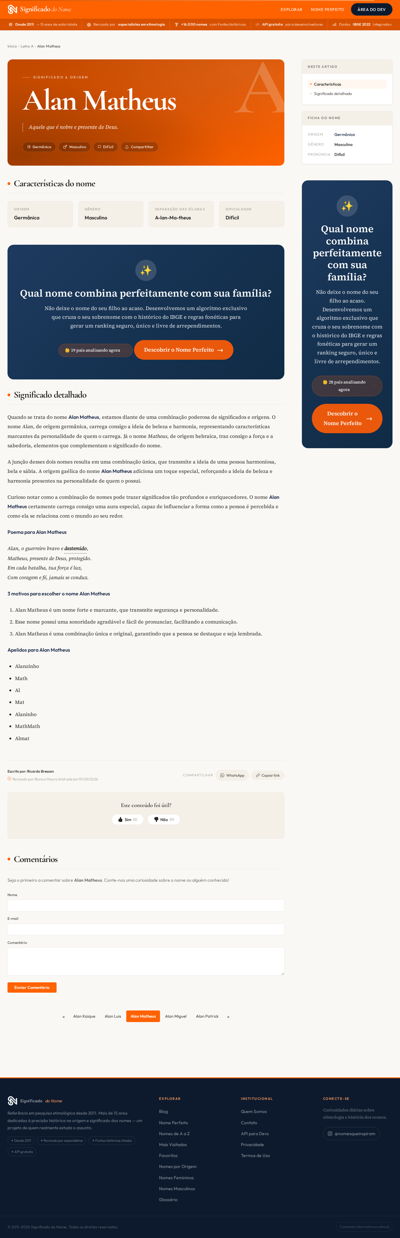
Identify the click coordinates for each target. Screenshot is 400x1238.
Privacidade (252, 1144)
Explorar (291, 9)
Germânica (41, 146)
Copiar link (271, 775)
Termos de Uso (255, 1155)
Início (12, 46)
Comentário (17, 942)
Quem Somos (254, 1111)
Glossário (168, 1199)
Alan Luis (113, 1016)
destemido (75, 548)
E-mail (13, 918)
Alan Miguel (176, 1016)
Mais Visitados (173, 1144)
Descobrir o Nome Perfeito (183, 349)
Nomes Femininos (176, 1177)
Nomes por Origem (178, 1166)
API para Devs (255, 1133)
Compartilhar (142, 146)
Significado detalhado (333, 93)
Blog (163, 1111)
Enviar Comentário (31, 987)
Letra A (27, 46)
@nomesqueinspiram (355, 1133)
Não (167, 819)
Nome (12, 894)
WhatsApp (235, 775)
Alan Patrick (207, 1016)
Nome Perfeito (327, 9)
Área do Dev (372, 9)
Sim (131, 819)
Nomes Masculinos (177, 1188)
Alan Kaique (84, 1016)
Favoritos (168, 1155)
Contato (249, 1122)
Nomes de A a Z (174, 1133)
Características (327, 84)
